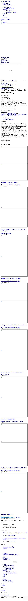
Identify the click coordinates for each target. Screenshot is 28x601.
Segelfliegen (3, 114)
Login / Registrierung (8, 581)
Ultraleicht (13, 115)
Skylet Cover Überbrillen (11, 12)
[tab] (15, 118)
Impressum (5, 558)
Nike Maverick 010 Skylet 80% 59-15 (11, 278)
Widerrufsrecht (6, 559)
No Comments (12, 535)
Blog (4, 557)
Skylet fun (3, 115)
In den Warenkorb (4, 110)
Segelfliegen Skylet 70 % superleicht (15, 114)
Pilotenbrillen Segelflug (11, 80)
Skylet (25, 114)
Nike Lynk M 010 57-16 (7, 514)
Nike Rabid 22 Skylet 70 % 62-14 (9, 182)
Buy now (10, 110)
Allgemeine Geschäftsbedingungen (11, 554)
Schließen (3, 585)
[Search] (1, 21)
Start (2, 80)
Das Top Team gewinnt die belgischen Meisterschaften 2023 (15, 532)
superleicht (8, 115)
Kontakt (5, 556)
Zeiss (18, 115)
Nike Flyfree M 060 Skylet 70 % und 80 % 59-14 (13, 325)
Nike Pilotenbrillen (10, 6)
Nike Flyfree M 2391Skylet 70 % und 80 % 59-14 (14, 468)
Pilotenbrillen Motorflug (6, 421)
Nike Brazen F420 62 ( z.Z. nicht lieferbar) (12, 372)
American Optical (10, 8)
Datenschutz (6, 553)
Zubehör (5, 548)
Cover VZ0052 (4, 84)
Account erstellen (5, 595)
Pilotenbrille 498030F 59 (6, 88)
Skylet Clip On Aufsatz (11, 11)
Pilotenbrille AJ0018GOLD (8, 419)
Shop (4, 80)
